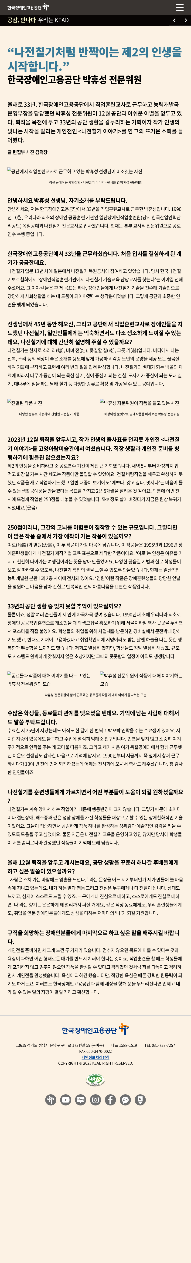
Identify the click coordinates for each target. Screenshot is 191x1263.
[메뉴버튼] (180, 7)
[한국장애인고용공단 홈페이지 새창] (50, 1099)
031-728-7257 (163, 1045)
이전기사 (174, 20)
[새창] (95, 1080)
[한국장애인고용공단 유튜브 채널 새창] (65, 1099)
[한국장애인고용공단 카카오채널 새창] (125, 1099)
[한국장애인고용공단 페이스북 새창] (110, 1099)
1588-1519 (128, 1045)
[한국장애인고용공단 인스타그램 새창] (95, 1099)
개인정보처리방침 (95, 1057)
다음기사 (185, 20)
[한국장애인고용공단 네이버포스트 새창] (140, 1099)
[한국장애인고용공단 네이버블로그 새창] (80, 1099)
